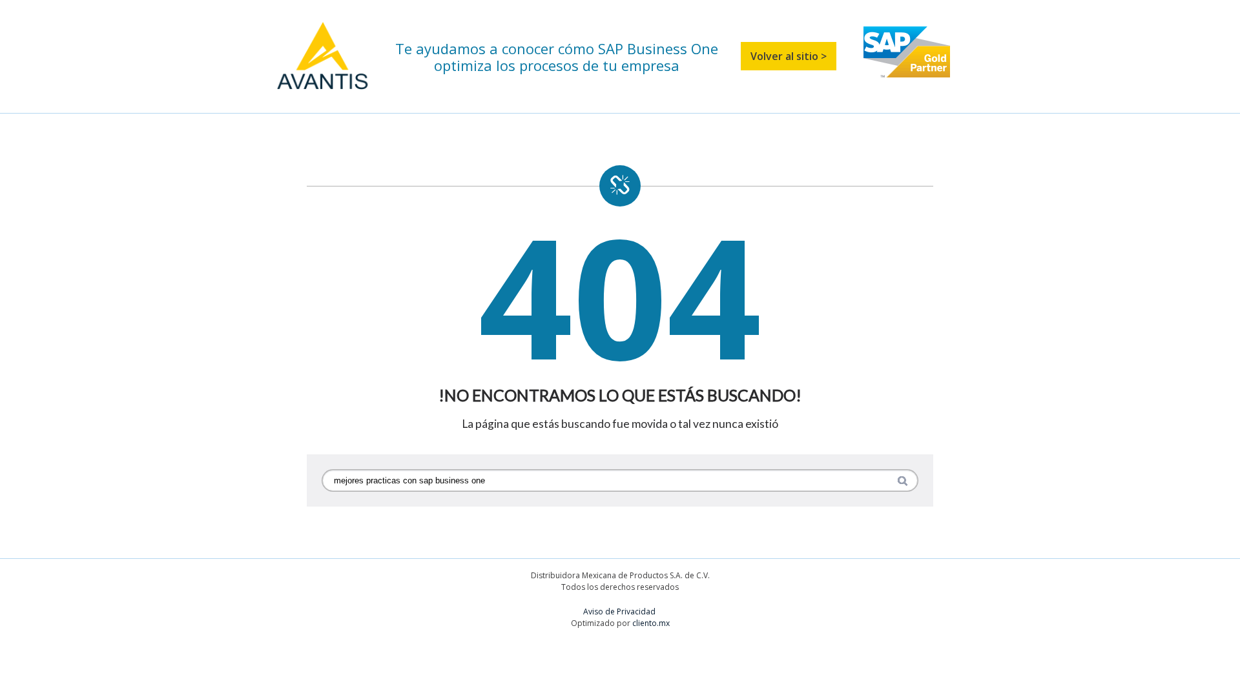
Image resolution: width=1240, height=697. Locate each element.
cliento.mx (651, 623)
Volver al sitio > (788, 56)
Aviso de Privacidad (620, 611)
